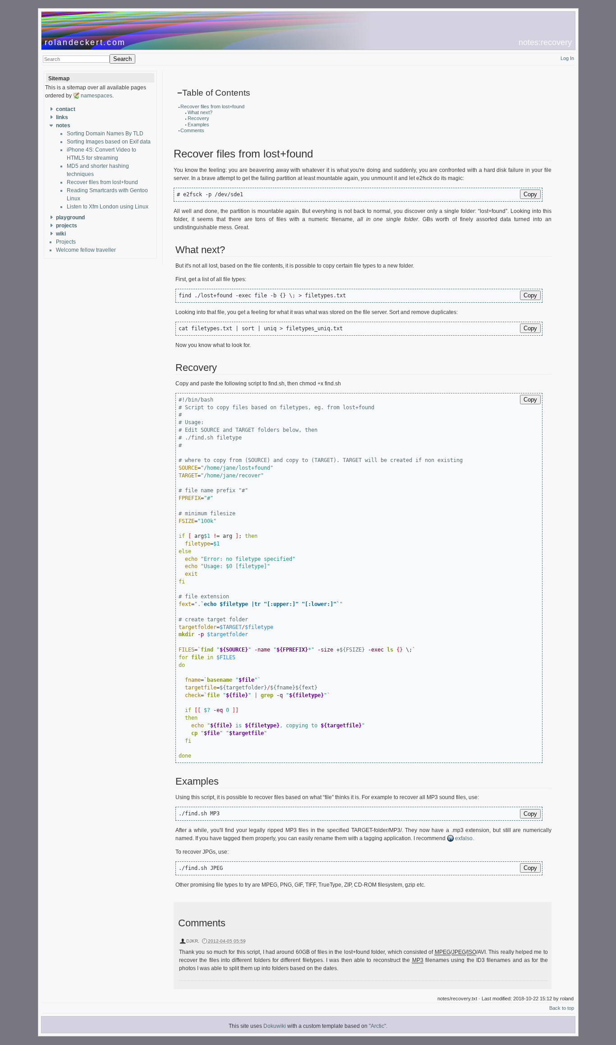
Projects (66, 242)
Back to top (561, 1008)
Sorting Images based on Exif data (109, 142)
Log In (567, 58)
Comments (192, 130)
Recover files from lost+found (102, 182)
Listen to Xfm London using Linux (107, 206)
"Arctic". (378, 1026)
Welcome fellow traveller (86, 250)
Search (122, 58)
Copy (530, 194)
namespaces (96, 95)
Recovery (198, 118)
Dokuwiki (274, 1026)
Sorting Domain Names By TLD (105, 133)
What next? (200, 112)
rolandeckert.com (85, 42)
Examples (198, 124)
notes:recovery (545, 42)
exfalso (464, 838)
